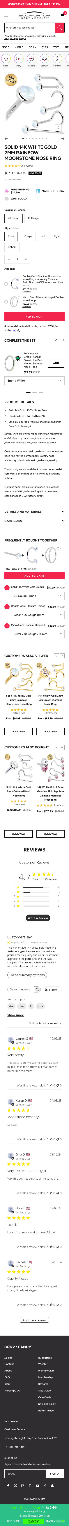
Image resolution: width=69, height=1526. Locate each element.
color (22, 1006)
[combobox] (45, 1023)
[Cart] (63, 15)
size (11, 1006)
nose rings (30, 36)
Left (43, 236)
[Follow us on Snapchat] (52, 1485)
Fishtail (12, 247)
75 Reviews (27, 165)
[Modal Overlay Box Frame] (34, 1515)
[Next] (63, 138)
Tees (56, 47)
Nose (5, 47)
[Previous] (6, 138)
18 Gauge (33, 218)
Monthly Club (46, 1370)
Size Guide (44, 1390)
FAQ (7, 1377)
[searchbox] (21, 989)
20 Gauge (13, 218)
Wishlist (42, 1364)
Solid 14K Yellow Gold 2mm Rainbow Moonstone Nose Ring (19, 700)
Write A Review (38, 918)
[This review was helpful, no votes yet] (51, 1085)
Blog (7, 1384)
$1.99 (45, 47)
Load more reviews (34, 1320)
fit (31, 1006)
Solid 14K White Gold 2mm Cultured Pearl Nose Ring (18, 791)
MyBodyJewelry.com (34, 1499)
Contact (9, 1364)
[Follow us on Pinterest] (30, 1485)
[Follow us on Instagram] (22, 1485)
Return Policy (46, 1410)
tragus (22, 38)
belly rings (42, 36)
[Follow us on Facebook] (8, 1485)
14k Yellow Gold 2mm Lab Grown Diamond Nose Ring (50, 700)
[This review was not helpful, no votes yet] (57, 1085)
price (40, 1006)
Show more (15, 1015)
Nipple (19, 47)
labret (52, 36)
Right (57, 236)
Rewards (43, 1384)
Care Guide (44, 1397)
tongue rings (11, 38)
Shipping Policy (47, 1404)
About (8, 1370)
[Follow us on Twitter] (15, 1485)
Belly (32, 47)
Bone (11, 236)
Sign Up (55, 1473)
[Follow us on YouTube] (37, 1485)
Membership (45, 1377)
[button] (56, 655)
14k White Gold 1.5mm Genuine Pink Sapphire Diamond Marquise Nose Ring (50, 793)
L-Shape (27, 236)
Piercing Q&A (12, 1390)
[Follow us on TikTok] (45, 1485)
